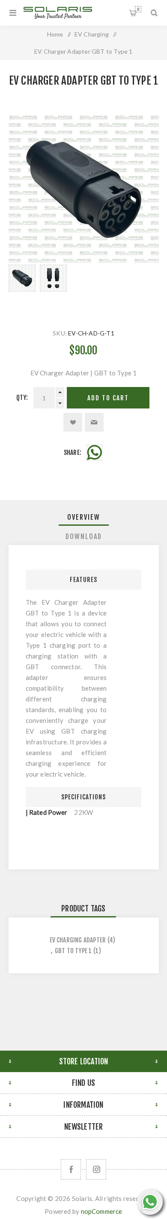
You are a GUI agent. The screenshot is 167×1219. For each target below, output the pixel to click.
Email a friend (94, 422)
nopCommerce (101, 1211)
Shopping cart (138, 9)
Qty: (22, 397)
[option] (22, 288)
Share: (72, 452)
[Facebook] (71, 1169)
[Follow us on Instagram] (96, 1169)
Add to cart (108, 398)
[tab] (84, 517)
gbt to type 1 (73, 951)
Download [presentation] (84, 536)
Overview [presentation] (83, 517)
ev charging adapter (78, 940)
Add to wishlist (72, 422)
